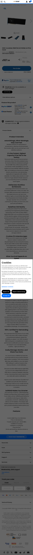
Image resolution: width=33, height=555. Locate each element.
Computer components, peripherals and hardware (16, 1)
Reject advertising (19, 291)
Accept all (6, 295)
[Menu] (1, 1)
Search (4, 1)
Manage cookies (7, 287)
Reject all (6, 291)
